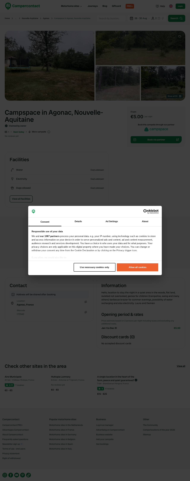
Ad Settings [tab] (112, 221)
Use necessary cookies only (94, 267)
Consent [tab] (45, 222)
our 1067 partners (50, 236)
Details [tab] (78, 221)
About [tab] (145, 221)
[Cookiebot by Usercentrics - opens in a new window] (146, 211)
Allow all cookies (138, 267)
